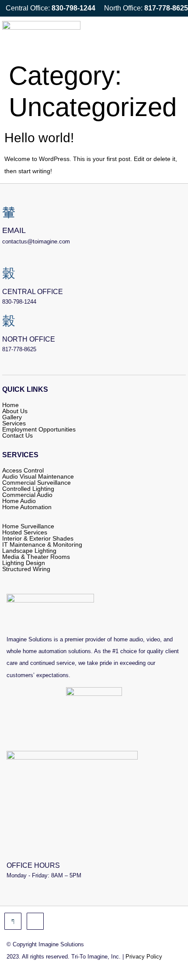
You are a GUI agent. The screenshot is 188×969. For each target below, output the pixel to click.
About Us (15, 411)
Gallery (12, 417)
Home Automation (27, 507)
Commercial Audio (27, 495)
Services (14, 423)
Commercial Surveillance (36, 482)
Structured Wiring (26, 569)
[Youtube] (35, 921)
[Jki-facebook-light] (12, 921)
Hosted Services (24, 532)
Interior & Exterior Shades (37, 538)
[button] (174, 36)
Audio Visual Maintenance (38, 476)
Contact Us (17, 435)
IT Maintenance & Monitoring (42, 544)
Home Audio (19, 501)
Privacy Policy (143, 956)
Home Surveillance (28, 526)
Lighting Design (23, 563)
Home (10, 405)
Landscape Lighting (29, 551)
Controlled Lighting (28, 489)
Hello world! (39, 137)
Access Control (23, 470)
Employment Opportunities (39, 429)
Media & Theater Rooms (36, 557)
